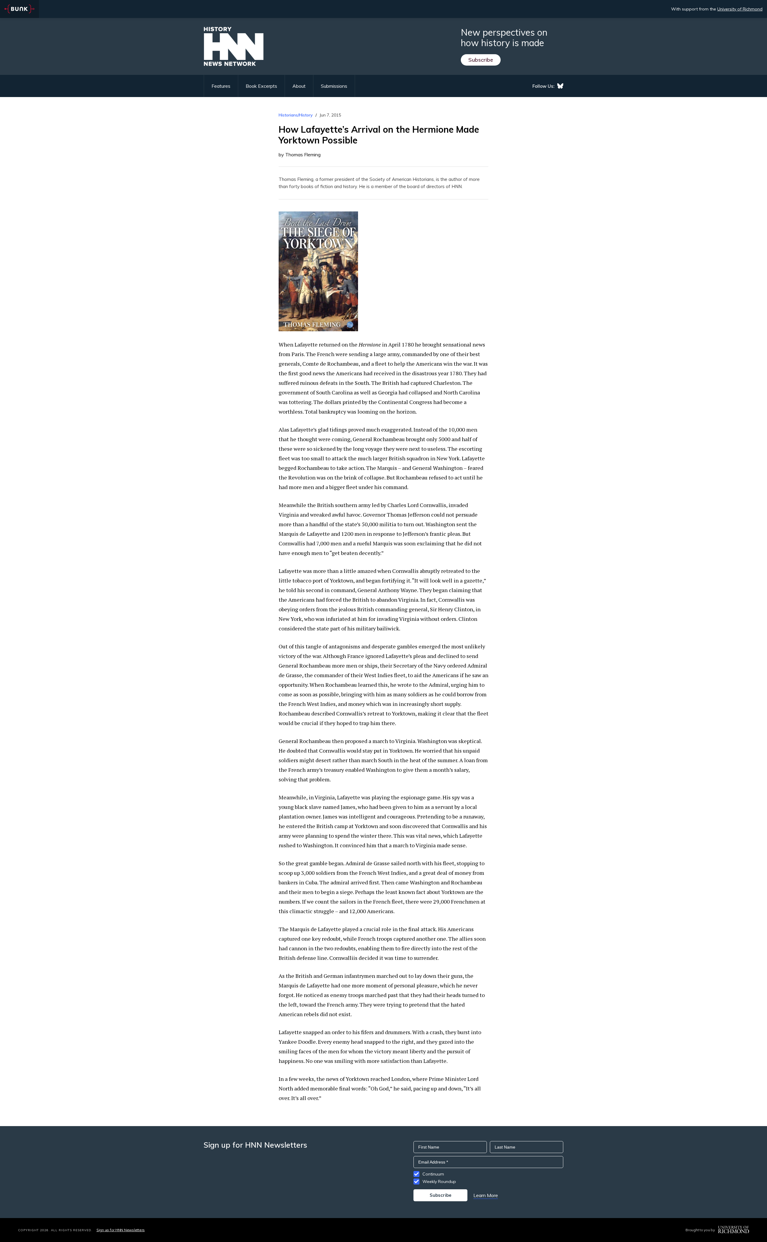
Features (221, 86)
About (299, 86)
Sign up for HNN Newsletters (120, 1230)
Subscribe (480, 59)
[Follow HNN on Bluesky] (560, 86)
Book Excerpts (261, 86)
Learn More (485, 1195)
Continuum (433, 1174)
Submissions (334, 86)
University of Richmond (740, 9)
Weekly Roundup (439, 1181)
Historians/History (296, 115)
